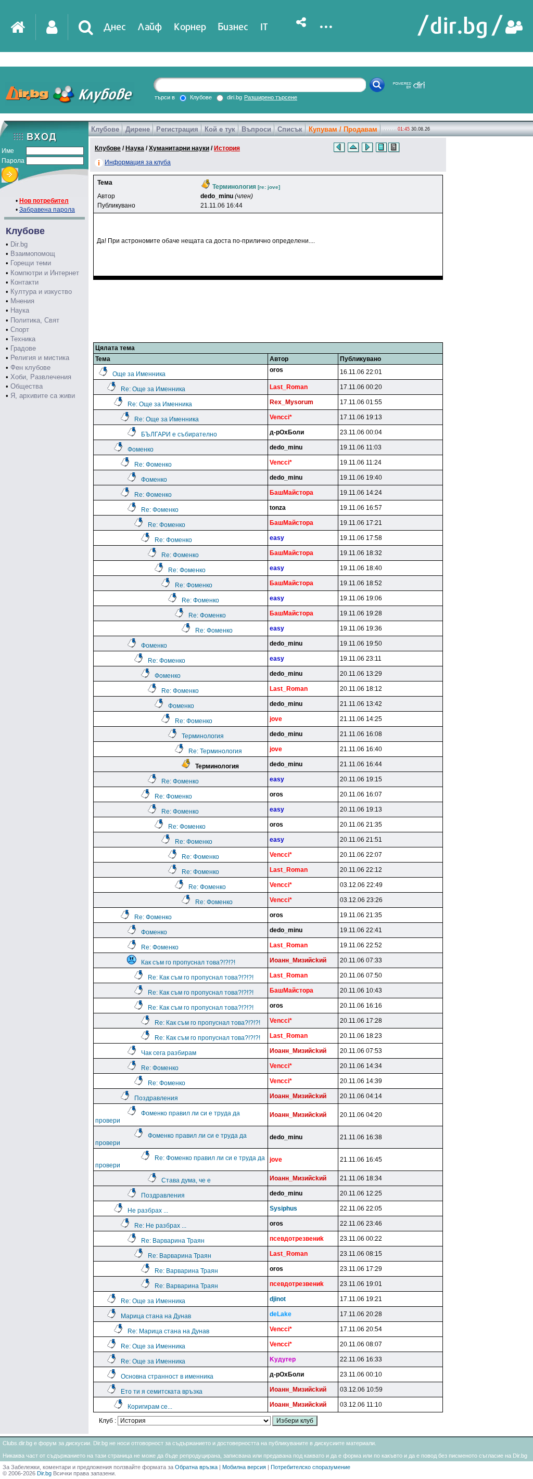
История (227, 148)
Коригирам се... (150, 1406)
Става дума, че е (186, 1180)
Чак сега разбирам (168, 1053)
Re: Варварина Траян (173, 1240)
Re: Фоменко (153, 464)
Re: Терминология (215, 751)
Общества (26, 386)
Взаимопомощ (32, 254)
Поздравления (156, 1098)
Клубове (105, 129)
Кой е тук (220, 129)
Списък (289, 129)
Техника (22, 339)
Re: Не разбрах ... (160, 1225)
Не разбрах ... (148, 1210)
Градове (23, 348)
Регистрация (177, 129)
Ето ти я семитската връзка (161, 1391)
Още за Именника (139, 374)
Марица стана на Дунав (156, 1316)
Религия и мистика (39, 358)
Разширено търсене (270, 97)
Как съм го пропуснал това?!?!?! (188, 962)
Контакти (24, 282)
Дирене (137, 129)
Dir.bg (19, 244)
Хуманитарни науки (179, 148)
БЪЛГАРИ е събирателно (179, 434)
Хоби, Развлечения (40, 377)
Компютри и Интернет (44, 273)
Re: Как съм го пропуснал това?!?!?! (200, 977)
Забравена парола (47, 209)
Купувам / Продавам (343, 129)
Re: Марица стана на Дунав (168, 1331)
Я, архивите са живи (42, 396)
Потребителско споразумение (310, 1467)
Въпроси (256, 129)
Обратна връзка (196, 1467)
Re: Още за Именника (153, 389)
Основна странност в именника (167, 1376)
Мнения (22, 301)
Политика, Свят (34, 320)
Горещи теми (30, 263)
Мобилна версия (244, 1467)
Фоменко (141, 449)
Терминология (203, 736)
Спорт (19, 329)
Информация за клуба (138, 162)
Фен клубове (30, 367)
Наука (19, 310)
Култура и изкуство (41, 291)
